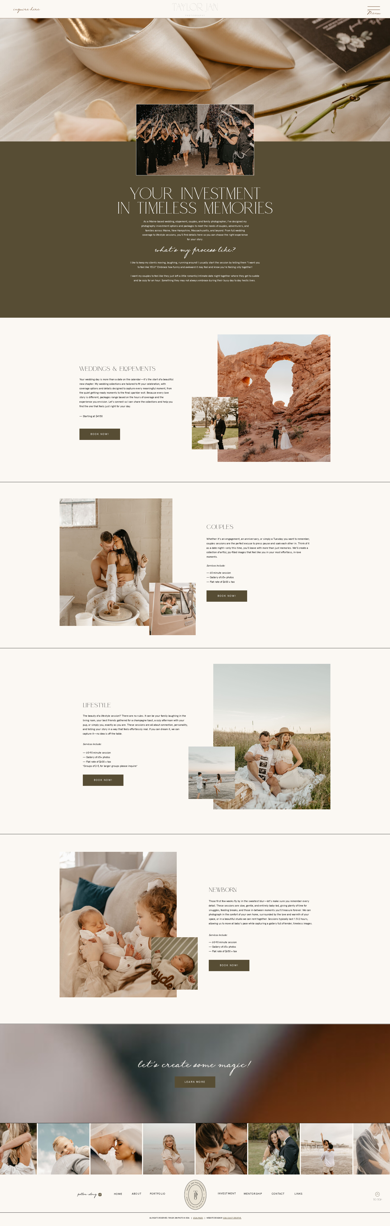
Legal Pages (198, 1218)
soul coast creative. (232, 1218)
